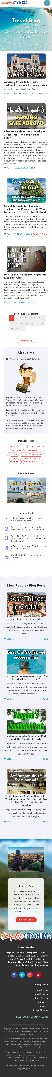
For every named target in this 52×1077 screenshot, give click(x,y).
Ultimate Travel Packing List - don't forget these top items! (27, 519)
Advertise (43, 990)
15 (43, 323)
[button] (26, 340)
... (22, 328)
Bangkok (36, 234)
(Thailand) (14, 953)
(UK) (41, 966)
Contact (44, 1002)
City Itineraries (33, 450)
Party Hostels (41, 998)
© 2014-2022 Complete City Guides (32, 1016)
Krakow (45, 93)
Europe (25, 454)
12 (27, 323)
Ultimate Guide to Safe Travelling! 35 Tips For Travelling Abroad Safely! (24, 135)
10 (16, 323)
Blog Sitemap (41, 1010)
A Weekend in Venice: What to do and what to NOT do (28, 547)
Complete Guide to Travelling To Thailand (26, 556)
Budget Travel (35, 446)
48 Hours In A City (17, 446)
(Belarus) (32, 956)
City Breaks (17, 450)
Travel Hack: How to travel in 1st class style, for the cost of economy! (27, 528)
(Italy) (23, 959)
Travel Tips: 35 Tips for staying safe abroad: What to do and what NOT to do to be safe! (28, 538)
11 (21, 323)
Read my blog (26, 919)
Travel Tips (15, 462)
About (45, 1006)
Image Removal (29, 1068)
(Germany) (39, 959)
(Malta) (35, 962)
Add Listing (42, 994)
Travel (14, 458)
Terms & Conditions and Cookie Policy (22, 1065)
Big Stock (36, 1044)
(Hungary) (17, 962)
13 (32, 323)
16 (12, 328)
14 (37, 323)
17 (17, 328)
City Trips (13, 454)
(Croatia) (15, 956)
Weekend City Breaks (32, 462)
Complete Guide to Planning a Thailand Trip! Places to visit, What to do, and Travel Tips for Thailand (25, 209)
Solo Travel (37, 454)
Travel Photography (31, 458)
